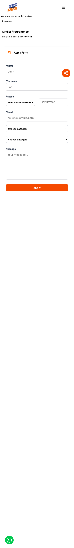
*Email (9, 111)
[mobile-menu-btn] (63, 7)
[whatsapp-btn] (9, 540)
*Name (9, 65)
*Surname (11, 81)
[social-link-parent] (66, 73)
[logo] (13, 7)
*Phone (10, 96)
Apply (37, 187)
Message (11, 148)
